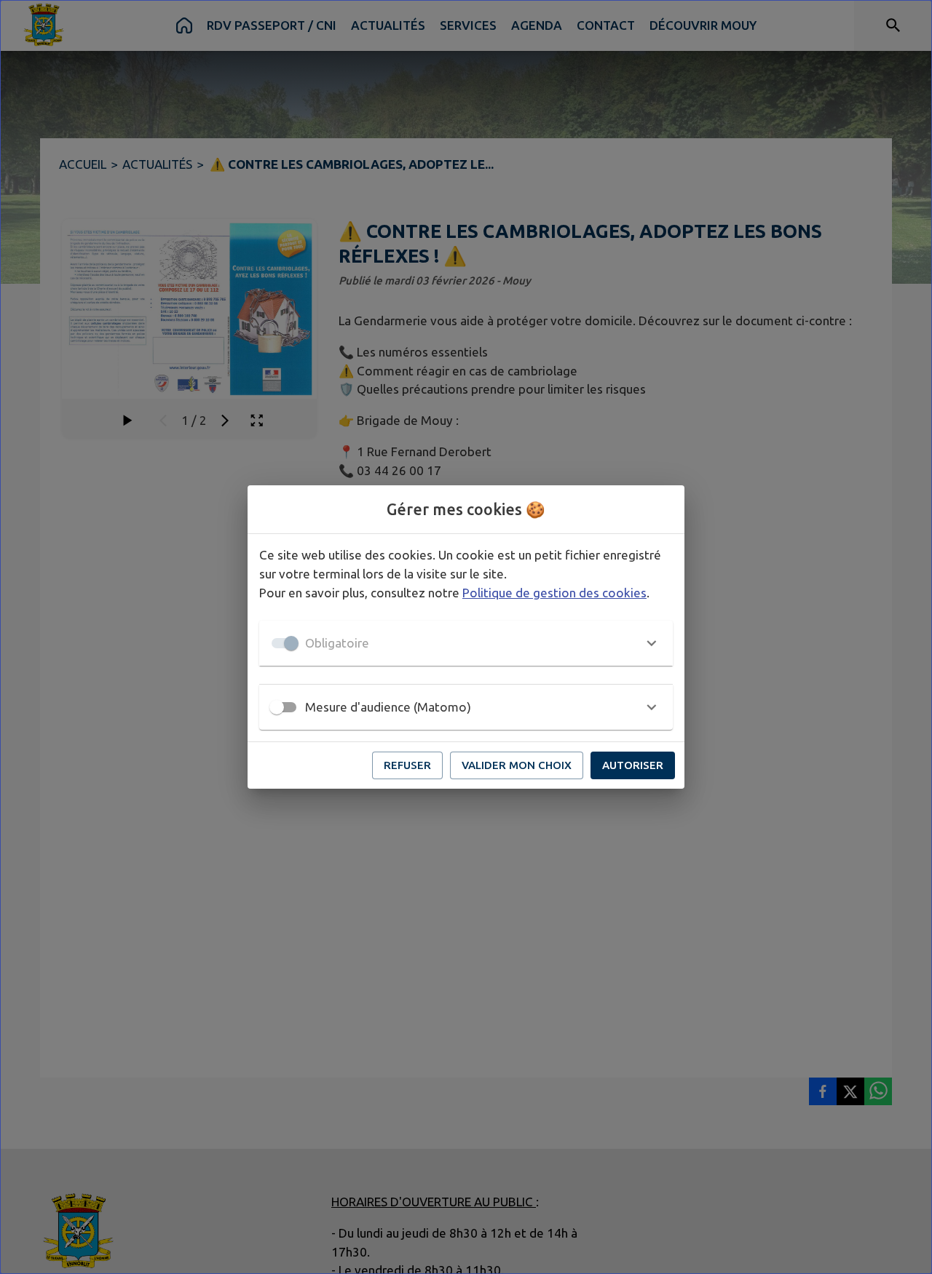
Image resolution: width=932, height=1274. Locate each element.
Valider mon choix (517, 765)
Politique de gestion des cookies (554, 593)
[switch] (277, 707)
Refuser (407, 765)
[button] (466, 643)
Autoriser (632, 765)
